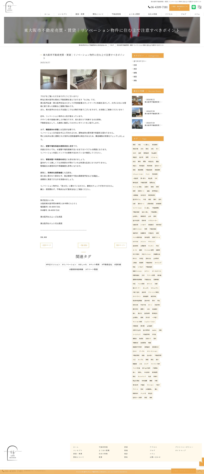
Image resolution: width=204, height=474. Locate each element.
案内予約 (135, 309)
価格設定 (143, 216)
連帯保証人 (155, 191)
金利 (160, 199)
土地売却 (156, 258)
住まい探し (145, 212)
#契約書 (117, 264)
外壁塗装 (135, 326)
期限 (140, 250)
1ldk (148, 309)
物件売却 (158, 225)
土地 (149, 216)
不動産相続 (136, 212)
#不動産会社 (107, 264)
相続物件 (135, 233)
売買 (41, 237)
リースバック (136, 334)
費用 (139, 161)
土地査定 (149, 326)
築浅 (147, 149)
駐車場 (144, 220)
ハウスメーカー (152, 220)
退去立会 (148, 258)
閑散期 (135, 364)
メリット (143, 241)
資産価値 (154, 144)
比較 (134, 203)
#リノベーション (69, 264)
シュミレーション (149, 321)
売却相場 (154, 174)
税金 (134, 267)
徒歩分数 (135, 305)
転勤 (143, 355)
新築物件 (135, 393)
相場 (157, 233)
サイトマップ (180, 450)
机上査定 (154, 153)
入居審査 (135, 195)
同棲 (156, 284)
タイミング (158, 262)
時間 (149, 343)
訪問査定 (147, 347)
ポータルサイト (156, 271)
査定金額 (147, 313)
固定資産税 (151, 195)
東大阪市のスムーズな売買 (51, 216)
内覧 (156, 381)
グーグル (141, 351)
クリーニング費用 (153, 292)
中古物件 (147, 372)
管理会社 (152, 182)
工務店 (135, 262)
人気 (140, 364)
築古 (134, 376)
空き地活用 (136, 220)
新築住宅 (154, 313)
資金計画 (135, 149)
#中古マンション (53, 264)
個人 (134, 313)
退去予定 (147, 300)
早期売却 (135, 343)
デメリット (151, 241)
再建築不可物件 (137, 347)
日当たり (148, 338)
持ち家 (148, 317)
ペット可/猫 (136, 368)
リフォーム (154, 157)
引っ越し (147, 208)
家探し (140, 372)
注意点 (146, 187)
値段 (134, 170)
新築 (152, 187)
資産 (145, 397)
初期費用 (143, 233)
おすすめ (135, 241)
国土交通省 (136, 381)
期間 (151, 381)
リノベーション (137, 208)
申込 (158, 300)
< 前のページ (46, 245)
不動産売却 (149, 262)
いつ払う (140, 267)
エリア (146, 364)
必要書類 (143, 246)
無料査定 (135, 182)
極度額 (141, 262)
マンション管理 (148, 250)
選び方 (140, 313)
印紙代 (155, 376)
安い (157, 149)
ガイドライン (137, 296)
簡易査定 (146, 153)
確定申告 (153, 296)
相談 (135, 76)
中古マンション (146, 254)
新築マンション (137, 271)
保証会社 (151, 161)
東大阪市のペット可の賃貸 (51, 223)
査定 (139, 153)
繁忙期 (142, 326)
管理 (135, 73)
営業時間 (156, 279)
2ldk (142, 149)
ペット (148, 174)
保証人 (135, 166)
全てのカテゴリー (140, 61)
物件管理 (147, 237)
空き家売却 (146, 330)
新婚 (147, 359)
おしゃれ (145, 288)
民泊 (134, 161)
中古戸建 (143, 305)
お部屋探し (149, 389)
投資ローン (141, 191)
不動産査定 (149, 267)
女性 (152, 149)
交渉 (143, 275)
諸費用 (158, 250)
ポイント (149, 284)
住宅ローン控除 (137, 397)
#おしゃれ (83, 264)
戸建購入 (155, 368)
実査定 (135, 157)
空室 (148, 191)
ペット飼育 (141, 284)
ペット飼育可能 (137, 237)
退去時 (144, 292)
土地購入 (135, 317)
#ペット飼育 (94, 264)
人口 (134, 359)
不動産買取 (155, 208)
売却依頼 (149, 166)
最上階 (150, 178)
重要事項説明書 (137, 279)
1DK (156, 178)
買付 (153, 300)
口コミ (135, 351)
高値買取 (143, 343)
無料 (155, 199)
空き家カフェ (137, 199)
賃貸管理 (154, 372)
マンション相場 (137, 321)
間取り (142, 309)
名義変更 (135, 225)
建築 (142, 317)
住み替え (149, 355)
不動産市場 (146, 334)
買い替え (143, 178)
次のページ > (120, 245)
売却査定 (141, 166)
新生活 (150, 393)
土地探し (135, 216)
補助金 (135, 338)
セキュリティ (155, 288)
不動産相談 (153, 229)
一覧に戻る (83, 245)
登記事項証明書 (137, 300)
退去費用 (135, 246)
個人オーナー (137, 288)
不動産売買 (158, 355)
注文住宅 (143, 195)
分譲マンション (137, 229)
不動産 (142, 385)
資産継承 (151, 225)
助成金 (141, 338)
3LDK (134, 153)
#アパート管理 (92, 269)
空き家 (141, 157)
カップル (140, 359)
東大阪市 (135, 385)
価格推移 (145, 296)
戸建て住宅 (136, 292)
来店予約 (157, 305)
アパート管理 (151, 275)
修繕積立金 (157, 254)
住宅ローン (158, 166)
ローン (150, 305)
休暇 (160, 330)
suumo (154, 330)
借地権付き (155, 347)
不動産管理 (144, 182)
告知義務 (158, 203)
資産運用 (157, 170)
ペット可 (143, 393)
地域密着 (144, 381)
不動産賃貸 (136, 355)
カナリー (147, 271)
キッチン (151, 246)
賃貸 (45, 237)
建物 (155, 216)
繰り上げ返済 (146, 368)
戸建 (144, 199)
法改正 (141, 258)
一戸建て (154, 317)
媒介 (157, 359)
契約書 (159, 275)
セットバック (142, 376)
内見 (134, 284)
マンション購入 (137, 187)
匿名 (152, 359)
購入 (156, 389)
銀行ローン (141, 203)
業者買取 (140, 170)
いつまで (143, 225)
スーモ (135, 250)
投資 (134, 191)
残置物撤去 (136, 275)
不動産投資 (149, 170)
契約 (155, 338)
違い (134, 372)
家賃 (157, 187)
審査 (157, 161)
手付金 (154, 334)
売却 (142, 389)
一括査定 (135, 178)
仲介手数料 (136, 254)
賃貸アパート (156, 237)
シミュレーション (138, 174)
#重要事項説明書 (76, 269)
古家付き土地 (137, 330)
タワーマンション (152, 351)
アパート (135, 389)
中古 (157, 246)
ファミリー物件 (155, 364)
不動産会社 (147, 279)
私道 (149, 376)
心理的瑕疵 (150, 203)
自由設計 (154, 309)
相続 (150, 397)
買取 (135, 80)
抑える (135, 258)
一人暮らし (146, 144)
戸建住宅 (151, 233)
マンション (150, 385)
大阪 (139, 144)
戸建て (158, 385)
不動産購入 (154, 212)
